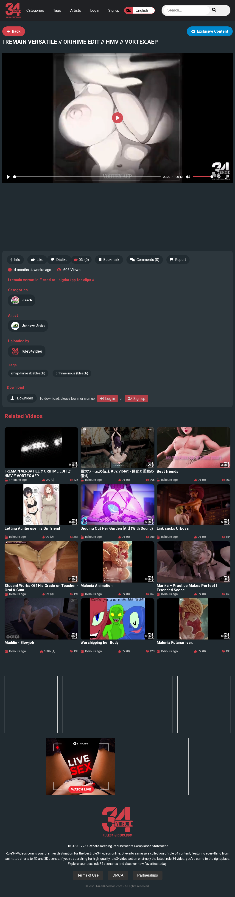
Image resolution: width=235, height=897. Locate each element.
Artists (75, 10)
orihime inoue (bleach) (72, 373)
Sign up (139, 398)
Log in (110, 398)
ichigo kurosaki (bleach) (28, 373)
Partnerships (147, 875)
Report (180, 259)
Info (17, 259)
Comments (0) (148, 259)
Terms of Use (88, 875)
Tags (57, 10)
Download (24, 398)
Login (94, 10)
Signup (113, 10)
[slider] (87, 177)
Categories (35, 10)
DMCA (117, 875)
